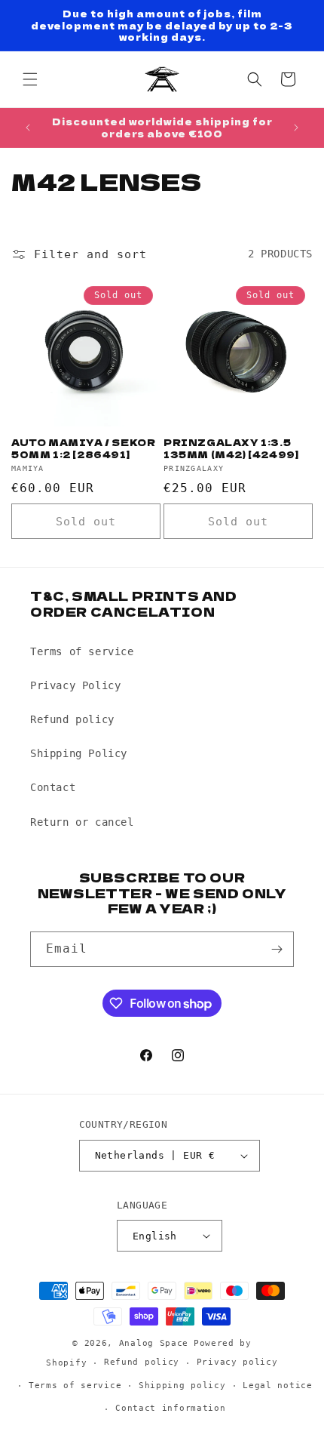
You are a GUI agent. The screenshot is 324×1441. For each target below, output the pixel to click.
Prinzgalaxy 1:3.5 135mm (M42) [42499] (231, 448)
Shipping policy (182, 1385)
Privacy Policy (75, 685)
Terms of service (82, 651)
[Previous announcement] (27, 127)
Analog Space (153, 1343)
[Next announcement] (296, 127)
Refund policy (72, 719)
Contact (52, 787)
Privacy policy (237, 1362)
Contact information (170, 1408)
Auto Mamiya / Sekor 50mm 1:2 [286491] (83, 448)
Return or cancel (82, 822)
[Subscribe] (276, 949)
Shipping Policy (78, 753)
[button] (30, 79)
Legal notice (277, 1385)
